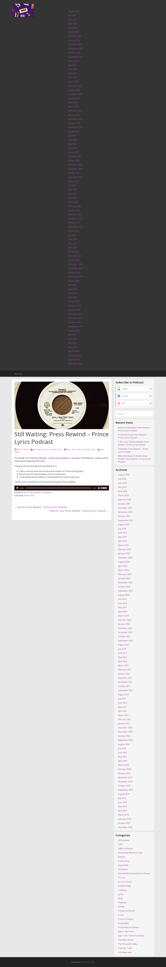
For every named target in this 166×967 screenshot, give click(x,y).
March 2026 (73, 32)
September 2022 (75, 177)
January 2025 (74, 90)
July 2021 (72, 235)
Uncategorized (124, 952)
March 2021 (73, 251)
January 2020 (74, 309)
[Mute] (99, 488)
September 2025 (75, 56)
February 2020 (74, 305)
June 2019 (72, 338)
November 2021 (75, 218)
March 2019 (73, 351)
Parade (121, 906)
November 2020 (75, 268)
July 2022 (72, 185)
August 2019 (73, 330)
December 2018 (75, 363)
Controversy (123, 861)
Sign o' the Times (126, 931)
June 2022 (72, 189)
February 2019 (74, 355)
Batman (121, 857)
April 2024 (72, 102)
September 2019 (75, 326)
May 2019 (72, 343)
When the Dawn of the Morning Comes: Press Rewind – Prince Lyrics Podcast (134, 459)
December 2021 (75, 214)
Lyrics (35, 449)
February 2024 (74, 110)
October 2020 (74, 272)
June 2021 (72, 239)
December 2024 (75, 94)
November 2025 (75, 48)
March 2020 (73, 301)
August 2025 (73, 61)
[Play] (17, 488)
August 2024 (73, 98)
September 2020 (75, 276)
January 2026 (74, 40)
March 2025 (73, 81)
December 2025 (75, 44)
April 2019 (72, 347)
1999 (120, 844)
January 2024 (74, 115)
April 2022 (72, 197)
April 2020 (72, 297)
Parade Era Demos (126, 910)
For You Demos (125, 881)
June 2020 (72, 289)
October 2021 (74, 222)
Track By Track (55, 449)
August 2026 (73, 11)
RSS (33, 495)
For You (121, 877)
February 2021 (74, 256)
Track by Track (89, 449)
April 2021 (72, 247)
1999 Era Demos (125, 848)
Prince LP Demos (125, 919)
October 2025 (74, 52)
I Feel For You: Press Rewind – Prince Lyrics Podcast (79, 510)
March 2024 (73, 106)
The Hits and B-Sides (127, 944)
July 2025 (72, 65)
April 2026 (72, 27)
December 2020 (75, 264)
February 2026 (74, 36)
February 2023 (74, 156)
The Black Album (125, 939)
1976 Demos (123, 840)
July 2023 (72, 135)
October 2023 (74, 123)
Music (40, 449)
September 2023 (75, 127)
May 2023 (72, 144)
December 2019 (75, 314)
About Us (18, 374)
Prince (46, 449)
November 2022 (75, 168)
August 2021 (73, 231)
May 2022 (72, 193)
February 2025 (74, 86)
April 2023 (72, 148)
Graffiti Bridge (124, 886)
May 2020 (72, 293)
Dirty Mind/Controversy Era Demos (134, 873)
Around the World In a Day (130, 852)
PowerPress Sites (88, 962)
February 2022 (74, 206)
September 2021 (75, 227)
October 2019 (74, 322)
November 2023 (75, 119)
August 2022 (73, 181)
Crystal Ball (123, 865)
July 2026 (72, 15)
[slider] (104, 488)
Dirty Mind (123, 869)
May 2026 (72, 23)
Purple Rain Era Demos (128, 927)
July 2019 (72, 334)
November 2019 (75, 318)
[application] (61, 488)
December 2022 (75, 164)
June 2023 (72, 139)
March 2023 (73, 152)
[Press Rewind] (23, 10)
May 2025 (72, 73)
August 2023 (73, 131)
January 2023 (74, 160)
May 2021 (72, 243)
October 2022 (74, 173)
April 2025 (72, 77)
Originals (122, 902)
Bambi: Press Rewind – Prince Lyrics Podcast (40, 507)
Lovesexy (122, 890)
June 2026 (72, 19)
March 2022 (73, 202)
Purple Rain (123, 923)
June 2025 (72, 69)
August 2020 (73, 280)
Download (46, 492)
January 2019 (74, 359)
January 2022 (74, 210)
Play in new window (31, 492)
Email (26, 495)
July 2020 (72, 285)
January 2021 (74, 260)
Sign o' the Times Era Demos (131, 935)
